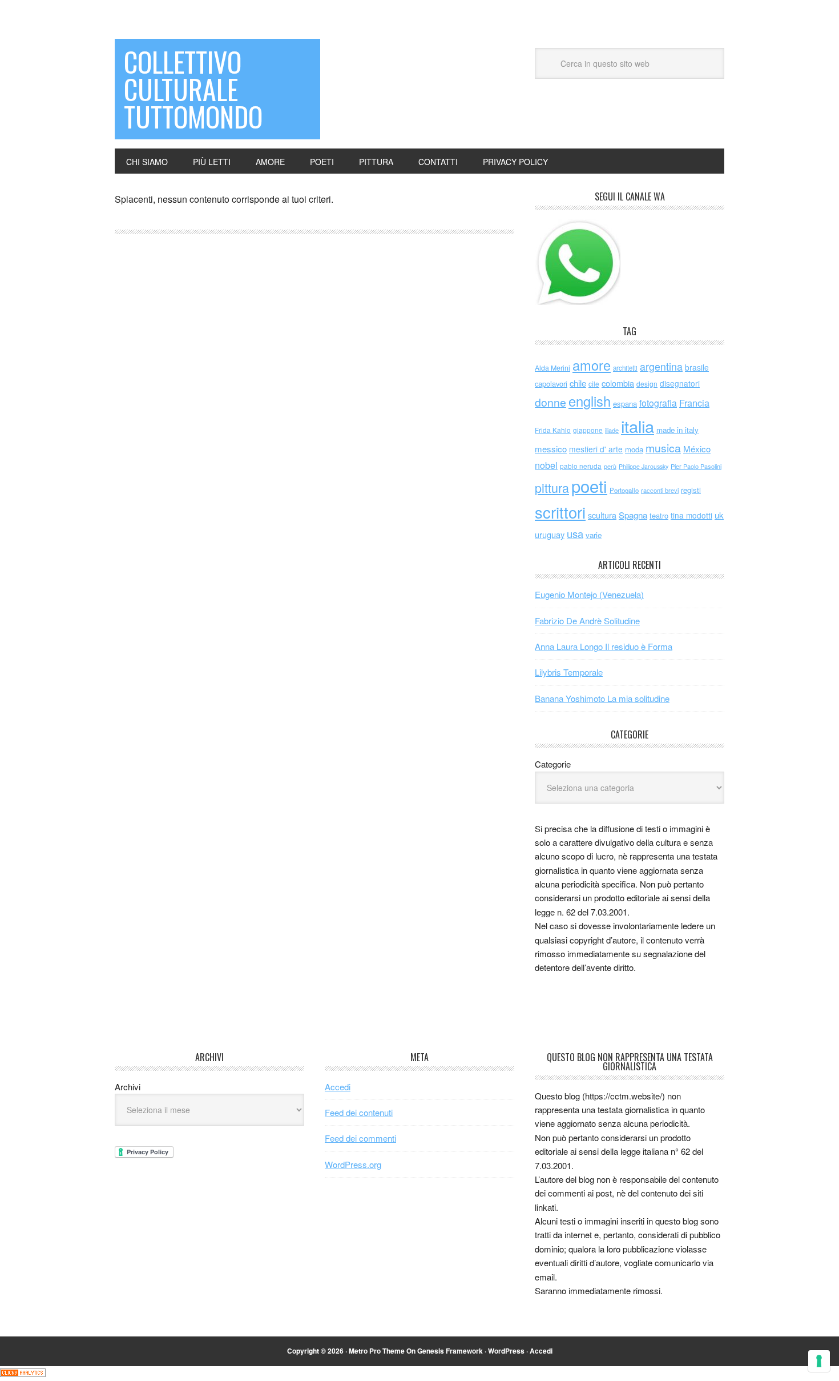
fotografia (658, 403)
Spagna (633, 515)
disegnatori (680, 383)
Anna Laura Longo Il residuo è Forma (603, 646)
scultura (602, 515)
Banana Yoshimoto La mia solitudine (602, 698)
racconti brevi (660, 490)
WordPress (506, 1351)
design (647, 383)
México (697, 449)
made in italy (677, 429)
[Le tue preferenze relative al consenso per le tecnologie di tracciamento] (819, 1361)
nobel (546, 465)
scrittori (560, 512)
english (589, 401)
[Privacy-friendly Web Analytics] (23, 1373)
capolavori (551, 383)
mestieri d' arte (596, 449)
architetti (625, 367)
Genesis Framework (450, 1351)
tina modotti (691, 515)
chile (578, 383)
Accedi (337, 1087)
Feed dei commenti (360, 1138)
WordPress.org (353, 1164)
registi (691, 489)
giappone (588, 430)
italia (637, 425)
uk (719, 515)
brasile (697, 367)
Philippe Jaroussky (643, 466)
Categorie (553, 764)
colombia (618, 383)
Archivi (127, 1087)
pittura (552, 487)
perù (610, 466)
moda (634, 449)
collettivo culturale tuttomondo (193, 89)
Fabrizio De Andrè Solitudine (587, 621)
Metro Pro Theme (377, 1351)
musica (663, 448)
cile (593, 383)
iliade (612, 430)
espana (625, 403)
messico (551, 449)
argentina (661, 366)
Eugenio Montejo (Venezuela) (589, 594)
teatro (659, 515)
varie (594, 534)
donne (550, 402)
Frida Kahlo (553, 430)
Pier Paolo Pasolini (696, 466)
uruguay (549, 534)
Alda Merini (552, 368)
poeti (589, 485)
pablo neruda (581, 466)
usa (575, 533)
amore (591, 365)
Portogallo (624, 490)
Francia (694, 403)
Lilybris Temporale (569, 672)
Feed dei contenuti (359, 1112)
